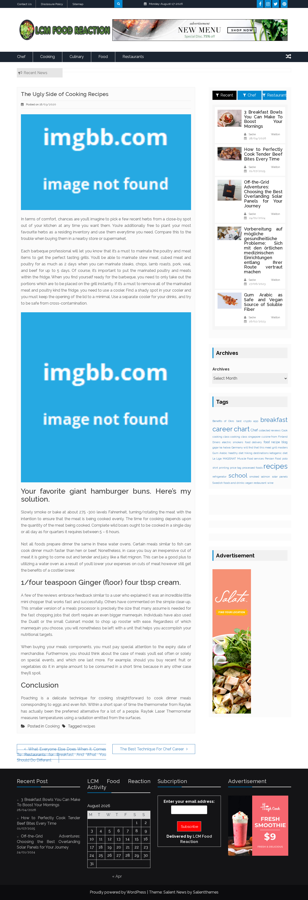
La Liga (217, 458)
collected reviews (270, 430)
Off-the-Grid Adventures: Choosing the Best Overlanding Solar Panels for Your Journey (263, 193)
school (237, 475)
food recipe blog (276, 442)
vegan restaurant (255, 482)
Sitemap (77, 4)
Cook (285, 430)
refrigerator (219, 476)
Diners (216, 441)
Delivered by (189, 839)
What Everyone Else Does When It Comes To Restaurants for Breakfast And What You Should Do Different (61, 754)
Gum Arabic (219, 453)
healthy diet (236, 453)
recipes (89, 726)
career (222, 429)
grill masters (280, 447)
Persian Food (273, 458)
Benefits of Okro (223, 420)
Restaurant (277, 95)
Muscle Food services (250, 458)
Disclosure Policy (52, 4)
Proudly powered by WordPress (118, 892)
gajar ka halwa (221, 447)
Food (103, 56)
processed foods (252, 467)
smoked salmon (259, 476)
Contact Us (24, 4)
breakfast (274, 419)
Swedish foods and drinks (228, 482)
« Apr (117, 876)
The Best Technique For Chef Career (152, 749)
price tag (235, 467)
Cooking (47, 56)
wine (270, 482)
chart (242, 429)
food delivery (253, 441)
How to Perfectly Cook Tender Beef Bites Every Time (263, 154)
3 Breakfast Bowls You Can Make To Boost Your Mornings (263, 119)
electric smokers (232, 441)
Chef (21, 56)
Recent (226, 95)
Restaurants (133, 56)
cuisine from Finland (275, 436)
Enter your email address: (189, 801)
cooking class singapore (245, 436)
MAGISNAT (229, 458)
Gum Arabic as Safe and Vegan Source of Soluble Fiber (263, 302)
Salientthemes (205, 892)
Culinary (77, 56)
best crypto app (247, 420)
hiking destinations (256, 453)
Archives (221, 369)
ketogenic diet (279, 453)
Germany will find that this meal (251, 447)
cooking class (220, 436)
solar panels (280, 476)
